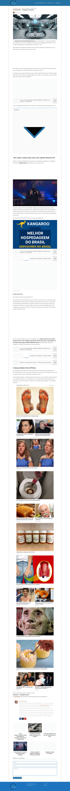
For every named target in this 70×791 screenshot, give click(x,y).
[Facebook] (20, 719)
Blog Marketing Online (44, 705)
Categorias (57, 3)
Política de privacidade (31, 784)
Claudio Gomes (18, 12)
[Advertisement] (35, 59)
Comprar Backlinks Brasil (40, 3)
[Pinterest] (25, 719)
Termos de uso (30, 785)
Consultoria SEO (50, 3)
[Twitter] (23, 719)
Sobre (45, 785)
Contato (45, 784)
